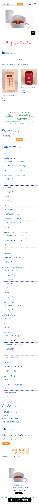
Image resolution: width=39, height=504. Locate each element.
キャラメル (10, 297)
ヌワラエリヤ (10, 179)
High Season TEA (9, 158)
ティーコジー (10, 388)
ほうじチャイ (10, 262)
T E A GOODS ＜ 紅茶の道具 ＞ (14, 385)
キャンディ (10, 209)
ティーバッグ (8, 332)
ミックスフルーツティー (14, 366)
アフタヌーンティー (12, 227)
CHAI (8, 253)
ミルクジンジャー (12, 310)
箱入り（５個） (11, 371)
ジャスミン (10, 327)
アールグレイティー (12, 358)
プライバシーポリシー (11, 418)
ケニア (8, 205)
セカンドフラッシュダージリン (16, 166)
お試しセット (8, 154)
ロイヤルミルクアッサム (14, 240)
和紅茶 (8, 318)
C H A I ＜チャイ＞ (10, 250)
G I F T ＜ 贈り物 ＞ (10, 376)
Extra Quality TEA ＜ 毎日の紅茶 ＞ (15, 175)
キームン (9, 196)
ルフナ (8, 244)
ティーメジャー (11, 392)
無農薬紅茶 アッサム (13, 218)
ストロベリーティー (12, 362)
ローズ (8, 292)
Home (4, 64)
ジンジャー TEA (9, 302)
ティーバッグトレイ (12, 397)
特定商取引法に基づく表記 (12, 422)
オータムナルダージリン (14, 170)
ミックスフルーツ (12, 275)
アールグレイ (10, 270)
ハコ (7, 379)
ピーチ (8, 288)
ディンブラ (10, 192)
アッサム (9, 187)
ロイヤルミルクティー (13, 344)
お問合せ (6, 415)
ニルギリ (9, 201)
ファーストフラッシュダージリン (17, 161)
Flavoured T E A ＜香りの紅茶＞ (19, 64)
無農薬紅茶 (10, 349)
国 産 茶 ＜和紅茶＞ (10, 315)
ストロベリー (10, 279)
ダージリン (10, 183)
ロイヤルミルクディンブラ (15, 236)
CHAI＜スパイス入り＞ (13, 257)
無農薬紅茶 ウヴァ (12, 214)
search (20, 4)
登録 (6, 443)
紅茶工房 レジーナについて (12, 412)
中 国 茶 (6, 324)
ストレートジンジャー (13, 305)
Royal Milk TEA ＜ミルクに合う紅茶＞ (16, 232)
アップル (9, 283)
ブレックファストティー (14, 223)
